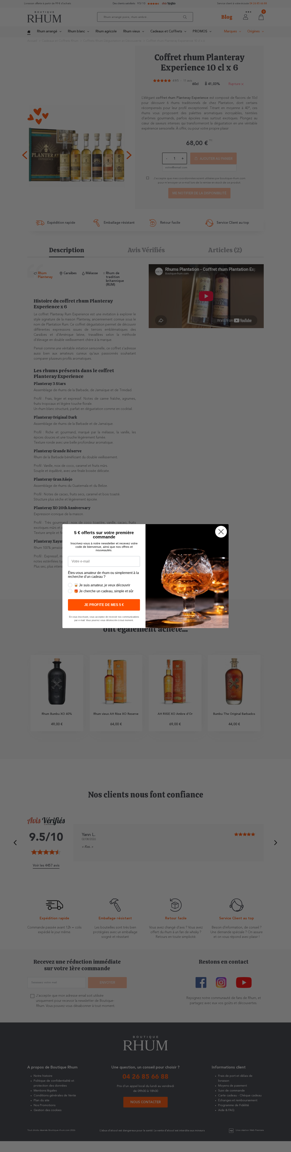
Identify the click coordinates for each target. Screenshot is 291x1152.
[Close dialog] (221, 532)
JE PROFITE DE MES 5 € (104, 605)
